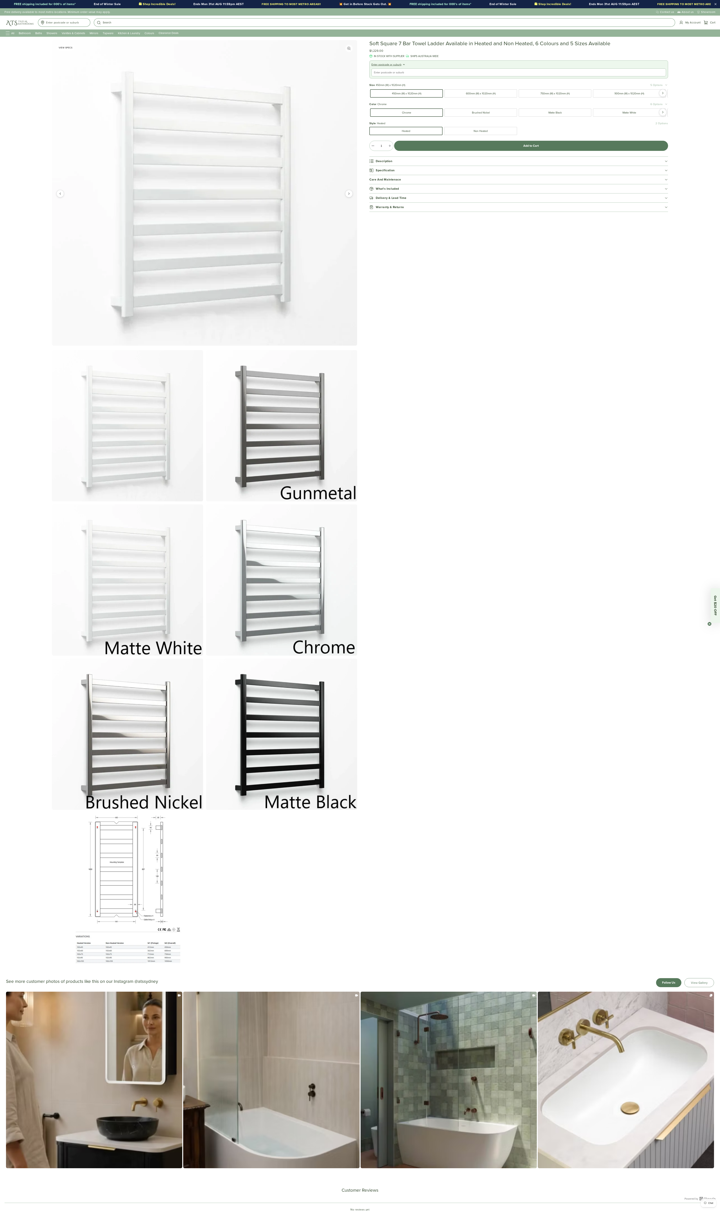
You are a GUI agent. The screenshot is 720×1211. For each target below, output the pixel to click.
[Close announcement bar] (715, 4)
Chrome (406, 112)
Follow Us (668, 982)
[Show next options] (663, 93)
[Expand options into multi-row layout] (666, 85)
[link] (94, 1080)
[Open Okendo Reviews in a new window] (700, 1198)
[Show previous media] (60, 193)
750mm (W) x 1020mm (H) (555, 93)
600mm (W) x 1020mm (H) (481, 93)
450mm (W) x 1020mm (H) (406, 93)
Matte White (629, 112)
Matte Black (555, 112)
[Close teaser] (709, 624)
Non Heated (481, 131)
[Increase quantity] (389, 146)
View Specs (65, 47)
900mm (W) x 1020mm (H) (629, 93)
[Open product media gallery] (349, 48)
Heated (406, 131)
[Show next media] (349, 193)
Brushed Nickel (481, 112)
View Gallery (699, 983)
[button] (384, 22)
